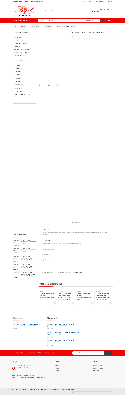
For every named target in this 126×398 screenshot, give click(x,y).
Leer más (54, 303)
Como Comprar (87, 1)
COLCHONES (35, 26)
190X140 (79, 291)
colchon (76, 272)
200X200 (18, 91)
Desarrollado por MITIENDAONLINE (44, 389)
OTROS (17, 46)
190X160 (18, 81)
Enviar (108, 353)
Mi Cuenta (110, 1)
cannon (71, 272)
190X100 (18, 71)
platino (80, 272)
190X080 (19, 65)
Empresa (55, 11)
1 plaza (66, 272)
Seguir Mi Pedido (99, 1)
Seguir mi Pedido (98, 368)
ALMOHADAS (18, 37)
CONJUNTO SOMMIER (21, 43)
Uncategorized (19, 55)
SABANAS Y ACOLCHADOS (22, 49)
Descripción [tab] (76, 223)
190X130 (42, 291)
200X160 (18, 85)
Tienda (47, 11)
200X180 (18, 88)
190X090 (48, 26)
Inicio (40, 11)
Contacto (71, 11)
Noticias (63, 11)
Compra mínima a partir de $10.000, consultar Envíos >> (29, 1)
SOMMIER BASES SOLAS (22, 52)
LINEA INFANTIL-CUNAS (22, 94)
